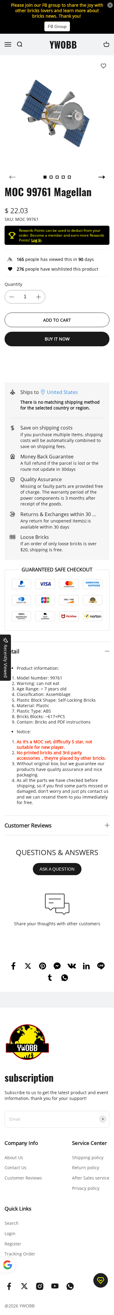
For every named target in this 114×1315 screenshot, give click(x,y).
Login (10, 1233)
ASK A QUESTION (57, 869)
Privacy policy (85, 1188)
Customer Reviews (23, 1178)
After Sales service (90, 1178)
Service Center (89, 1142)
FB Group (57, 26)
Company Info (21, 1142)
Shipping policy (87, 1157)
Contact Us (15, 1167)
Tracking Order (20, 1254)
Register (13, 1244)
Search (12, 1223)
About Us (14, 1157)
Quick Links (18, 1208)
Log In (36, 240)
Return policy (85, 1167)
